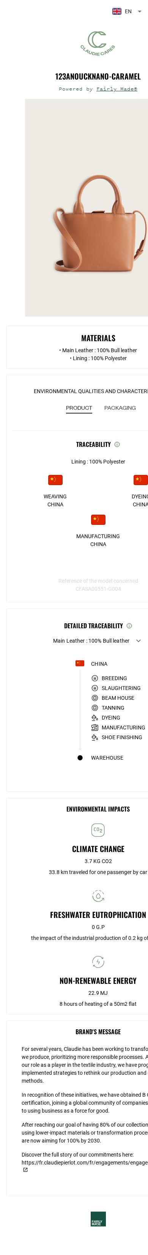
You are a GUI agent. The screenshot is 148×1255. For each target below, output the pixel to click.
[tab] (79, 408)
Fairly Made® (116, 89)
